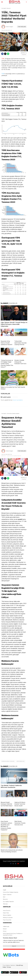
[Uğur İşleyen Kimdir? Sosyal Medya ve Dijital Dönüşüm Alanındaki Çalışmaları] (14, 312)
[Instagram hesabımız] (15, 863)
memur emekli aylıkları (8, 761)
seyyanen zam (20, 761)
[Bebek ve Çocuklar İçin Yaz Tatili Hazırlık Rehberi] (14, 377)
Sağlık (4, 890)
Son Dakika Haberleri (8, 901)
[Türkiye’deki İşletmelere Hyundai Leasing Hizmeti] (20, 334)
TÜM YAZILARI (22, 26)
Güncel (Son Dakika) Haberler (14, 455)
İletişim (5, 929)
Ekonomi (24, 30)
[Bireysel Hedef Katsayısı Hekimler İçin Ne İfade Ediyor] (7, 795)
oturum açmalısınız (18, 400)
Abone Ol (14, 946)
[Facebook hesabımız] (10, 863)
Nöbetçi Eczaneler (8, 917)
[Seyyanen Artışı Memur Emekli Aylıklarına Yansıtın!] (7, 334)
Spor (4, 897)
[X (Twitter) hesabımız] (13, 863)
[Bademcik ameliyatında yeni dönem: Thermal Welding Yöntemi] (14, 840)
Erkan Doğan (9, 26)
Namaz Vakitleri (7, 915)
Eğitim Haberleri (7, 894)
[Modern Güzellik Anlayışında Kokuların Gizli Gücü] (20, 353)
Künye (4, 931)
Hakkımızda (6, 926)
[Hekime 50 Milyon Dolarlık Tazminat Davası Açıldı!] (20, 795)
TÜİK (2, 58)
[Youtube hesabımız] (18, 863)
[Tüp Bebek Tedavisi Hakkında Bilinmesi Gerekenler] (14, 775)
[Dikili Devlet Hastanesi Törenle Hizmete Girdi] (20, 814)
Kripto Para (6, 913)
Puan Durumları (7, 920)
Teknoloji (5, 904)
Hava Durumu (6, 910)
